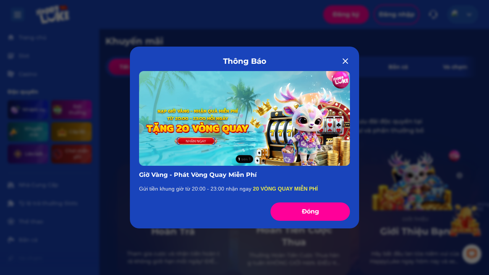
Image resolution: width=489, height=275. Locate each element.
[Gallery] (244, 118)
